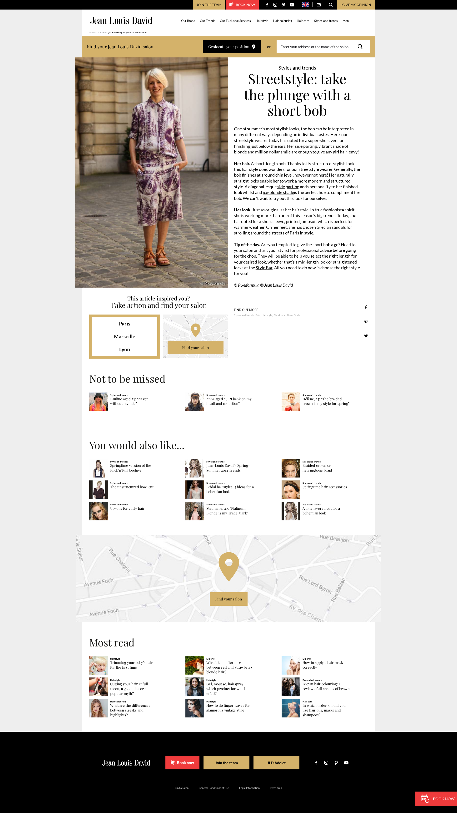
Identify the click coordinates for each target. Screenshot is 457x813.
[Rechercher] (361, 46)
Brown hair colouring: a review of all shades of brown (326, 686)
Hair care (303, 21)
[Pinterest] (283, 5)
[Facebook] (267, 5)
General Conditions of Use (214, 787)
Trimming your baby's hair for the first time (131, 665)
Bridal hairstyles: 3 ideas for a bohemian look (230, 489)
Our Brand (188, 21)
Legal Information (249, 787)
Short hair (279, 315)
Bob (257, 315)
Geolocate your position (228, 46)
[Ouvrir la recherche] (331, 5)
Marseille (124, 336)
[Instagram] (275, 5)
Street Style (293, 315)
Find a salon (182, 787)
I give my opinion (356, 5)
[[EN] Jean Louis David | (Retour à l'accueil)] (121, 20)
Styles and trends (326, 21)
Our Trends (207, 21)
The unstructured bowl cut (132, 487)
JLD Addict (276, 762)
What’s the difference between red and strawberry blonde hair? (229, 667)
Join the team (209, 5)
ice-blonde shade (278, 192)
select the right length (330, 256)
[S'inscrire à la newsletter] (318, 5)
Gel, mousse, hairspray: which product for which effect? (226, 689)
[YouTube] (292, 5)
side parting (288, 186)
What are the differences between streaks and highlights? (130, 710)
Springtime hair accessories (325, 487)
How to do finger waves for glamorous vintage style (228, 707)
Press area (276, 787)
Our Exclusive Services (235, 21)
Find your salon (195, 347)
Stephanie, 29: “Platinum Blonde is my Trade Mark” (227, 510)
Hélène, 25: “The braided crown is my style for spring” (326, 401)
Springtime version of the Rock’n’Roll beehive (130, 468)
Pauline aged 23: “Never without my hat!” (129, 401)
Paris (124, 323)
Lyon (124, 349)
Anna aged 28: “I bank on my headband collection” (229, 401)
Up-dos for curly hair (127, 508)
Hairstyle (262, 21)
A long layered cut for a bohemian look (321, 510)
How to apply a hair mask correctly (323, 665)
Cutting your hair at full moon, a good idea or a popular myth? (129, 689)
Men (346, 21)
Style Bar (264, 267)
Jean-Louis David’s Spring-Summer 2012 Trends (228, 468)
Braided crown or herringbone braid (317, 468)
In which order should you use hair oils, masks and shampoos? (324, 710)
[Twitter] (366, 336)
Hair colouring (282, 21)
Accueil (93, 32)
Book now (245, 5)
